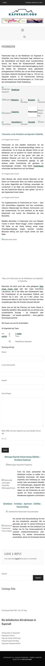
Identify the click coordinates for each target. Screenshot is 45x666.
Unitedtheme (27, 659)
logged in (18, 559)
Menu (5, 2)
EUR (15, 610)
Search (4, 574)
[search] (24, 37)
